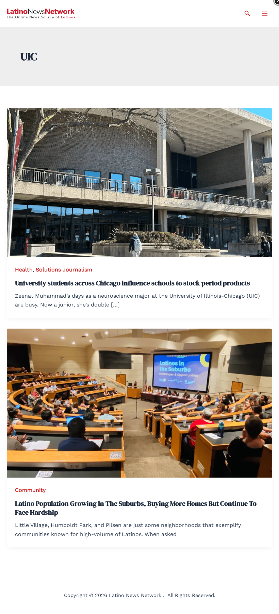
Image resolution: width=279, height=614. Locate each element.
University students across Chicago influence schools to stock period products (132, 283)
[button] (247, 13)
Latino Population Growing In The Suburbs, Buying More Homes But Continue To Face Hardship (136, 508)
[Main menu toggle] (264, 13)
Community (30, 490)
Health (24, 269)
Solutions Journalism (64, 269)
